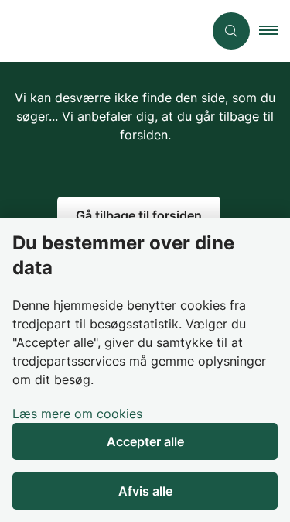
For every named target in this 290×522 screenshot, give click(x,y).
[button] (274, 31)
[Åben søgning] (231, 31)
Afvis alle (145, 491)
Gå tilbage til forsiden (139, 215)
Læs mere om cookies (77, 413)
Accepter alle (145, 441)
